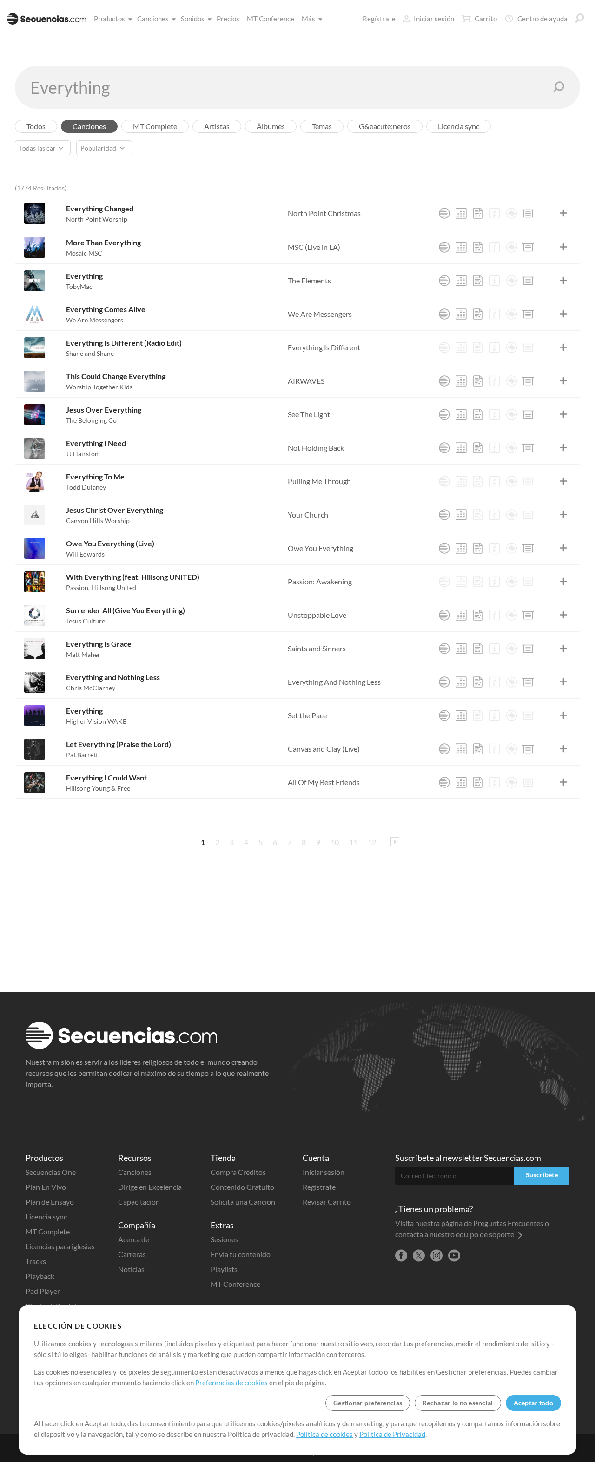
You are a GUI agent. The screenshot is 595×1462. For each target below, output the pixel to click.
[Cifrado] (477, 213)
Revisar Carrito (327, 1201)
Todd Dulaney (86, 487)
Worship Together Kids (99, 387)
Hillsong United (113, 587)
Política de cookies (324, 1434)
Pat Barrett (82, 755)
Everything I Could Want (106, 777)
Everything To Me (95, 476)
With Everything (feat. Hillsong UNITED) (132, 576)
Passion (78, 587)
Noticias (131, 1269)
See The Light (309, 414)
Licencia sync (46, 1216)
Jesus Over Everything (103, 409)
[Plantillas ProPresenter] (528, 213)
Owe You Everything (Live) (110, 543)
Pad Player (43, 1290)
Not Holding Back (316, 447)
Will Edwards (85, 554)
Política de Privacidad (392, 1434)
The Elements (309, 280)
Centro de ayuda (542, 18)
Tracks (36, 1261)
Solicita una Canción (243, 1201)
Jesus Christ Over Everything (114, 509)
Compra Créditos (238, 1171)
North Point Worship (96, 219)
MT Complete (48, 1231)
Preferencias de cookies (231, 1382)
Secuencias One (51, 1171)
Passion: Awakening (320, 581)
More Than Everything (103, 242)
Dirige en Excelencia (150, 1186)
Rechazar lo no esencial (458, 1403)
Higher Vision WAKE (96, 721)
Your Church (308, 514)
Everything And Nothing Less (334, 681)
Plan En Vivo (46, 1186)
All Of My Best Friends (324, 782)
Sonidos (193, 18)
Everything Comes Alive (105, 309)
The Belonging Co (91, 420)
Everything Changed (99, 208)
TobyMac (79, 286)
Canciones (153, 18)
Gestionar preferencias (367, 1403)
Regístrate (379, 18)
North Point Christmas (324, 213)
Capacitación (139, 1201)
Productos (109, 18)
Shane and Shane (90, 353)
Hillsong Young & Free (98, 788)
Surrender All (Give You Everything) (125, 610)
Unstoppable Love (317, 614)
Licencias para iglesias (60, 1246)
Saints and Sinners (317, 648)
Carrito (486, 18)
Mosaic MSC (84, 253)
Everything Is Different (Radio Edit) (124, 342)
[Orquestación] (494, 213)
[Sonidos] (511, 213)
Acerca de (133, 1239)
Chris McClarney (90, 688)
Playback (40, 1276)
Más (308, 18)
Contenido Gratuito (242, 1186)
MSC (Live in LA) (314, 247)
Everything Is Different (324, 347)
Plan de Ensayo (50, 1201)
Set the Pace (307, 715)
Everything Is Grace (99, 643)
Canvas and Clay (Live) (324, 748)
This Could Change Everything (115, 376)
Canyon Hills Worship (98, 520)
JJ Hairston (82, 454)
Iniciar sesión (434, 18)
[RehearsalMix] (461, 213)
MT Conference (270, 18)
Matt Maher (83, 654)
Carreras (132, 1254)
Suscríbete (542, 1175)
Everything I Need (96, 443)
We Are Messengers (94, 320)
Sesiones (224, 1239)
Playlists (224, 1269)
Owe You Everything (320, 548)
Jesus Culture (85, 621)
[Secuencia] (444, 213)
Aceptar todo (533, 1403)
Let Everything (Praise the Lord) (118, 744)
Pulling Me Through (319, 481)
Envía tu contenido (241, 1254)
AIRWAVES (306, 380)
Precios (228, 18)
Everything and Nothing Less (113, 677)
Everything (84, 275)
